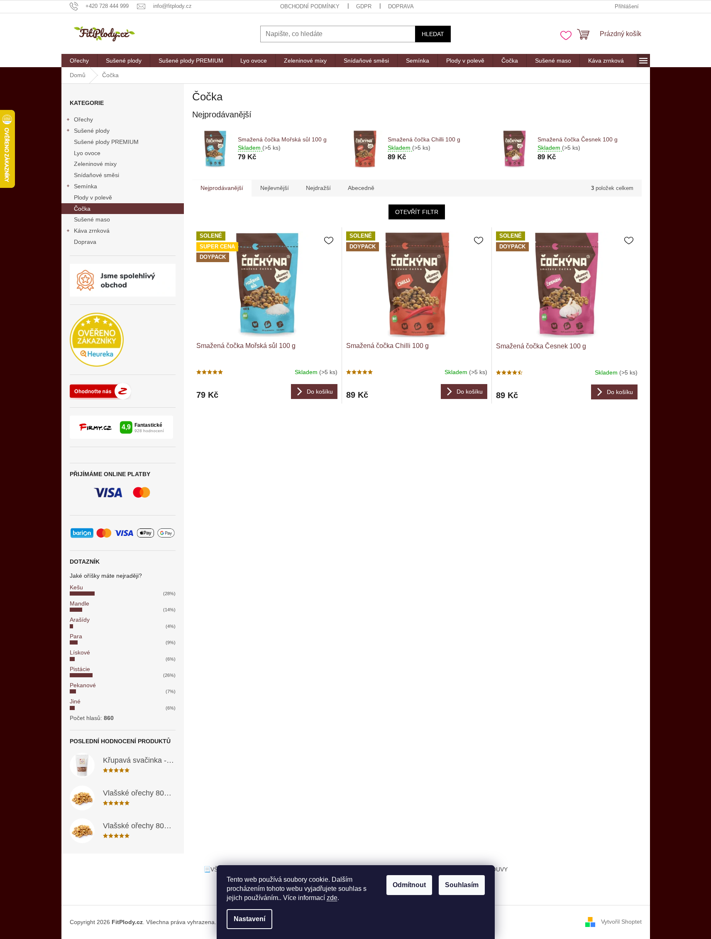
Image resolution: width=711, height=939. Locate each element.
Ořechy (83, 119)
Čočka (82, 208)
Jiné (75, 701)
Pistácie (80, 669)
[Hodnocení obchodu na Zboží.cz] (100, 391)
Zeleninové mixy (95, 164)
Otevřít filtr (416, 212)
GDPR (363, 6)
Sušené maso (92, 219)
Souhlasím (462, 884)
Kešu (76, 587)
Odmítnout (409, 884)
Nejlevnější (274, 188)
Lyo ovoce (87, 153)
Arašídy (80, 619)
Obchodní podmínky (310, 6)
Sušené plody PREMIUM (106, 142)
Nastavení (249, 918)
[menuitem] (79, 60)
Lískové (80, 652)
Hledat (433, 34)
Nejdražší (318, 188)
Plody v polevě (93, 197)
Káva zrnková (92, 230)
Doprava (401, 6)
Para (76, 636)
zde (332, 897)
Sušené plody (92, 130)
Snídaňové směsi (96, 175)
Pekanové (83, 685)
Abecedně (361, 188)
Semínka (85, 186)
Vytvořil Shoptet (621, 921)
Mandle (79, 603)
